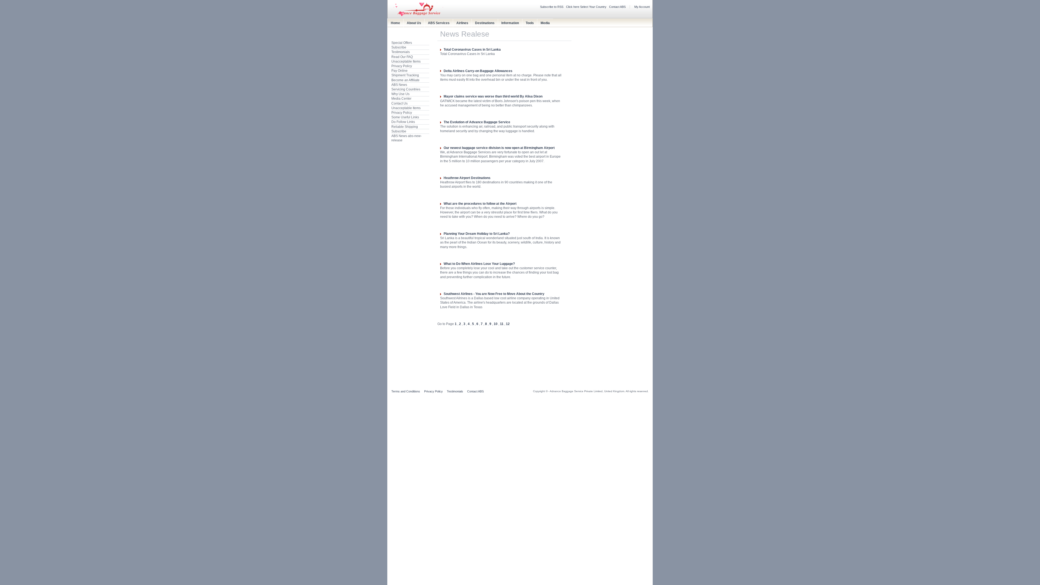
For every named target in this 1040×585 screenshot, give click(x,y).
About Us (414, 23)
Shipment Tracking (405, 75)
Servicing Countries (405, 89)
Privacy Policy (401, 66)
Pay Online (399, 71)
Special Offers (401, 43)
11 (501, 324)
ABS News (399, 85)
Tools (530, 23)
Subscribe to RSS (551, 6)
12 (508, 324)
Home (395, 23)
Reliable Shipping (404, 127)
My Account (642, 6)
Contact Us (399, 103)
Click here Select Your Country (586, 6)
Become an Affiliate (405, 80)
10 (496, 324)
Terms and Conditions (405, 391)
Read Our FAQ (402, 57)
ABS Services (439, 23)
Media (545, 23)
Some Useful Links (405, 117)
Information (510, 23)
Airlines (462, 23)
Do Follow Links (403, 122)
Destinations (485, 23)
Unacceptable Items (406, 61)
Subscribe (398, 47)
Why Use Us (400, 94)
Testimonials (400, 52)
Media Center (401, 98)
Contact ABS (617, 6)
